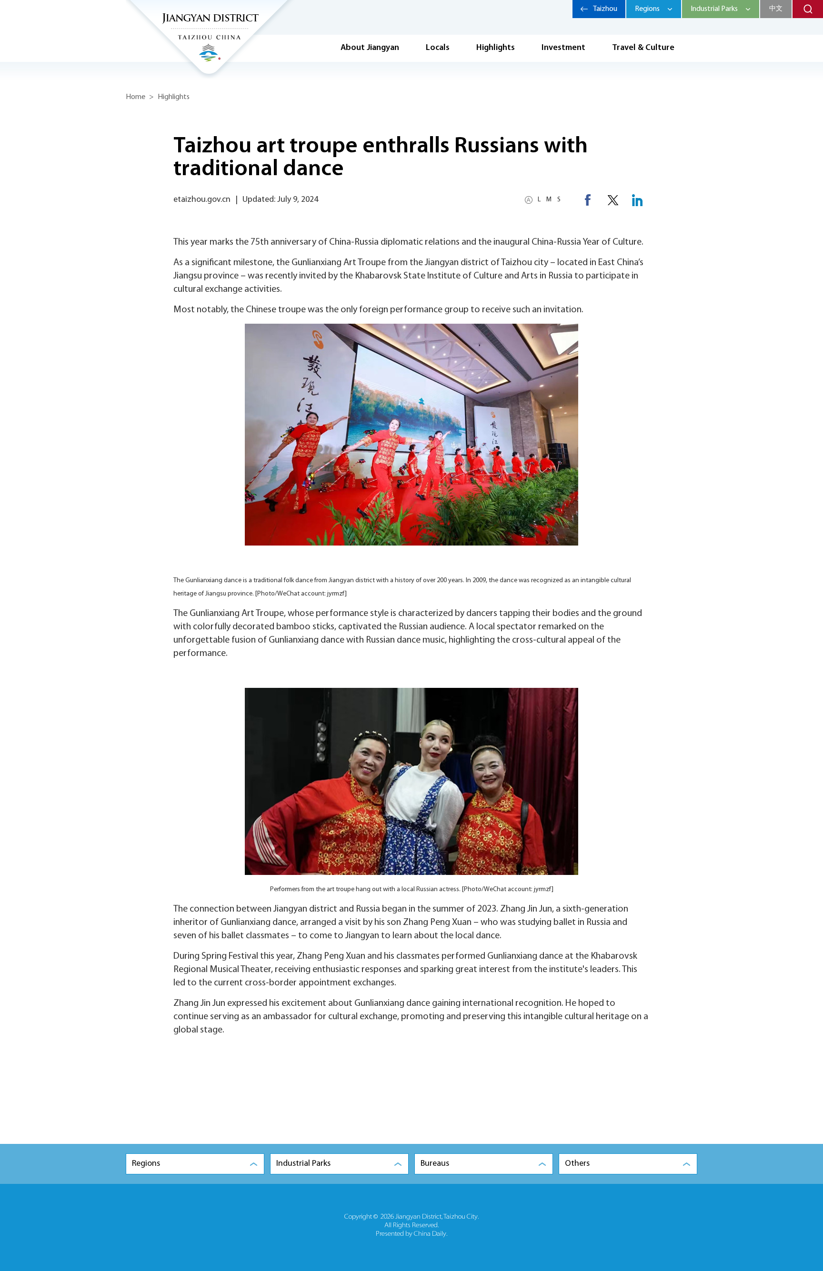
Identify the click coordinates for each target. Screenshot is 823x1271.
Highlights (495, 48)
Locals (438, 48)
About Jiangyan (370, 48)
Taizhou (605, 9)
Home (135, 97)
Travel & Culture (643, 48)
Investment (563, 48)
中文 (776, 8)
